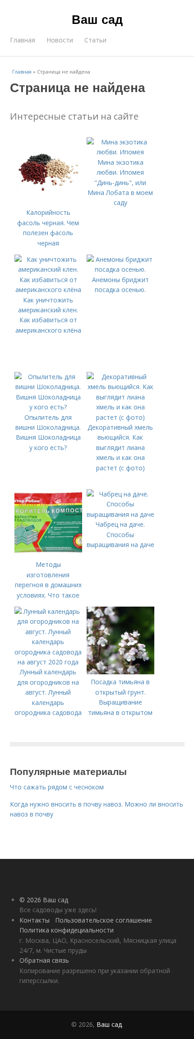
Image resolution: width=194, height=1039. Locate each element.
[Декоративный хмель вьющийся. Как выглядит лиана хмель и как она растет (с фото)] (120, 417)
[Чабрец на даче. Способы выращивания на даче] (120, 514)
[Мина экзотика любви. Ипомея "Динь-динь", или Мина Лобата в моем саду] (120, 152)
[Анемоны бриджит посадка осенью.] (120, 269)
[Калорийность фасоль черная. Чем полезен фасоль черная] (48, 202)
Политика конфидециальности (66, 930)
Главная (22, 40)
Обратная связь (44, 960)
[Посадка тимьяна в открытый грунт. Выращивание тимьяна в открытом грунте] (120, 672)
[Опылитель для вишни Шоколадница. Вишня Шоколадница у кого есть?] (48, 407)
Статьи (95, 40)
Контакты (34, 920)
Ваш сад (97, 19)
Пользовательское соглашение (103, 920)
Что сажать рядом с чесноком (57, 787)
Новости (59, 40)
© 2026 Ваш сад (43, 899)
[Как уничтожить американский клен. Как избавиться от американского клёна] (48, 289)
